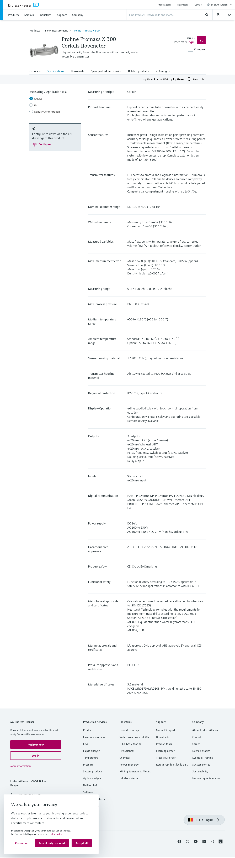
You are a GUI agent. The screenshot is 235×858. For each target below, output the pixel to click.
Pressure (88, 764)
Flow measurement (56, 30)
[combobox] (222, 4)
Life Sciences (127, 750)
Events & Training (202, 757)
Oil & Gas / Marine (130, 744)
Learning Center (165, 750)
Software (88, 792)
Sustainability (200, 771)
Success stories (201, 764)
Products (34, 30)
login (191, 42)
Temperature (90, 757)
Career (196, 744)
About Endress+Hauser (206, 730)
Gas (36, 105)
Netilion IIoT (90, 785)
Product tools (164, 4)
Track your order (166, 757)
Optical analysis (92, 778)
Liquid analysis (91, 750)
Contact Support (165, 730)
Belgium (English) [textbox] (219, 4)
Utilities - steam (129, 778)
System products (93, 771)
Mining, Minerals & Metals (135, 771)
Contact (198, 4)
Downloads (182, 4)
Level (86, 744)
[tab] (36, 71)
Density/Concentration (47, 111)
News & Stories (201, 750)
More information (20, 766)
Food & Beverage (130, 730)
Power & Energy (129, 764)
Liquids (38, 98)
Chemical (125, 757)
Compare (200, 49)
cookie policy (55, 834)
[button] (35, 744)
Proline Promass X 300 (86, 30)
